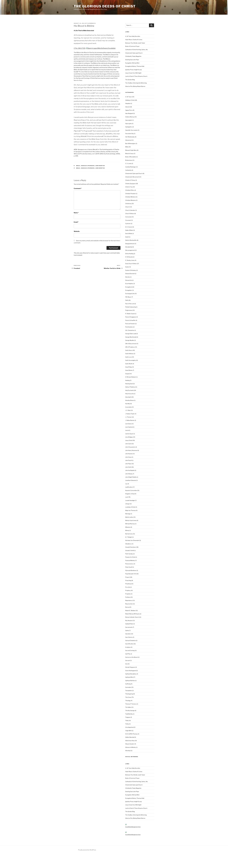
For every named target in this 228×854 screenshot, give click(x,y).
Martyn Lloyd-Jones (130, 520)
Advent (127, 107)
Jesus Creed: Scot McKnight (133, 73)
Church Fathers (129, 213)
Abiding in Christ (129, 100)
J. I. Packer (128, 417)
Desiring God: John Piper (132, 59)
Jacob (127, 430)
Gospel (127, 373)
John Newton (100, 165)
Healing (127, 380)
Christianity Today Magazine (133, 56)
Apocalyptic (128, 120)
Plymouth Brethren (130, 570)
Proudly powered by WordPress (87, 850)
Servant (127, 660)
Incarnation (128, 407)
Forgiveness (128, 310)
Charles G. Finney (130, 180)
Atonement (128, 140)
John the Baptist (129, 470)
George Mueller (129, 340)
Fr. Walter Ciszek (130, 313)
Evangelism (128, 290)
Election (127, 277)
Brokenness (128, 160)
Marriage (127, 513)
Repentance (128, 600)
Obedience (128, 544)
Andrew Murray (129, 117)
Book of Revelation (130, 157)
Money (127, 530)
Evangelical (128, 287)
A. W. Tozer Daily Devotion (132, 36)
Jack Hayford (129, 427)
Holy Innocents (129, 393)
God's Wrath (128, 363)
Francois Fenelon (130, 323)
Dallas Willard (129, 230)
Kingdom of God (129, 493)
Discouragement (130, 250)
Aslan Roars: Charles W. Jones (133, 39)
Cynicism (128, 223)
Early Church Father (131, 263)
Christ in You (128, 187)
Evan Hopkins (129, 283)
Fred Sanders (129, 327)
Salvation (128, 634)
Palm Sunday (129, 554)
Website (77, 231)
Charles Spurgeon (88, 165)
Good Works (128, 370)
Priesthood (128, 583)
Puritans (127, 597)
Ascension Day (129, 133)
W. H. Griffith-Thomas (131, 734)
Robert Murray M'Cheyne (132, 614)
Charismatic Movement (132, 177)
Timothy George (129, 710)
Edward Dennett (130, 273)
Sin (126, 664)
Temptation (128, 690)
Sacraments (128, 627)
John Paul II (128, 460)
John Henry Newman (131, 450)
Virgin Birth (128, 730)
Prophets (128, 594)
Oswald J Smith (129, 550)
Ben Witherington (130, 143)
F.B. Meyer (128, 297)
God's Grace (128, 350)
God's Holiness (129, 353)
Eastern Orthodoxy (130, 270)
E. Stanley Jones (129, 260)
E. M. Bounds (129, 257)
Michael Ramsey (130, 523)
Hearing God (128, 383)
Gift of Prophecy (130, 347)
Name (76, 213)
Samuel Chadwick (130, 640)
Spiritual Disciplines (130, 674)
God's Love (128, 357)
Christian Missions (130, 200)
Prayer (127, 577)
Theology (128, 700)
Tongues (127, 717)
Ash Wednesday (130, 137)
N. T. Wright (128, 537)
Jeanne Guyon (129, 433)
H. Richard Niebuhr (130, 377)
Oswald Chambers (130, 547)
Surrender (128, 687)
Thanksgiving (129, 694)
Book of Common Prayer (132, 46)
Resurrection (129, 604)
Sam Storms (128, 637)
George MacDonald (130, 337)
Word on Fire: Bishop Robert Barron (135, 86)
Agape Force (129, 110)
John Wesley (128, 474)
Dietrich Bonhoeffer (131, 240)
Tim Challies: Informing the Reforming (136, 83)
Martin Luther (129, 517)
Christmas (128, 203)
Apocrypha (128, 123)
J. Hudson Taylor (129, 413)
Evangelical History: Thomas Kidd (134, 66)
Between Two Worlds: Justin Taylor (135, 43)
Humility (127, 403)
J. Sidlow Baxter (129, 420)
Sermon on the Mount (131, 657)
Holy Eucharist (129, 390)
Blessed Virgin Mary (131, 150)
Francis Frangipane (130, 317)
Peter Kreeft (128, 567)
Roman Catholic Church (132, 617)
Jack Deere (128, 423)
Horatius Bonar (129, 400)
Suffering (128, 684)
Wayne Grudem (129, 744)
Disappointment (129, 243)
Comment (78, 188)
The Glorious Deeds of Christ (105, 6)
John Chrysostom (130, 447)
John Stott (128, 467)
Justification (128, 487)
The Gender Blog (130, 79)
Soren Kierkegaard (130, 670)
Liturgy (127, 503)
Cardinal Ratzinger (130, 167)
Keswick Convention (131, 490)
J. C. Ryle (127, 410)
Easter (127, 267)
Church (127, 207)
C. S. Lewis (128, 163)
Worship (127, 750)
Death (127, 237)
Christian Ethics (129, 190)
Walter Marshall (129, 737)
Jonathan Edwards (130, 480)
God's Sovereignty (130, 360)
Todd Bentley (129, 714)
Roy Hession (128, 620)
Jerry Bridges (129, 437)
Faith (126, 300)
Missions (127, 527)
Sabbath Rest (129, 624)
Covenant (128, 220)
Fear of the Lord (129, 303)
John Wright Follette (131, 477)
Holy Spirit (128, 397)
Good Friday (128, 367)
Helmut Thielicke (130, 387)
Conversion (128, 217)
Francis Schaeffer (130, 320)
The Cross (128, 697)
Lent (126, 497)
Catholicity (128, 170)
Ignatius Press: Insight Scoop (133, 69)
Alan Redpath (129, 113)
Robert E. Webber (130, 610)
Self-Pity (127, 654)
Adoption (127, 103)
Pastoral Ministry (130, 560)
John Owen (128, 457)
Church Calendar (130, 210)
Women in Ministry (130, 747)
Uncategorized (129, 727)
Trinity (127, 724)
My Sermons (129, 534)
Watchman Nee (129, 740)
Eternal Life (128, 280)
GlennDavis (91, 23)
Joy (126, 483)
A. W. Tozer (128, 97)
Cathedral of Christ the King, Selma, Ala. (136, 49)
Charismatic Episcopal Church (133, 53)
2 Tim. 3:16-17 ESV (80, 48)
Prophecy (128, 590)
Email (76, 222)
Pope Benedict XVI (130, 574)
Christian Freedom (130, 193)
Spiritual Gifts (129, 677)
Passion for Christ (130, 557)
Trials (126, 720)
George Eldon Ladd (130, 333)
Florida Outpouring (130, 307)
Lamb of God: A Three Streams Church (136, 76)
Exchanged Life (129, 293)
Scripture (128, 647)
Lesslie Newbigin (130, 500)
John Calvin (128, 443)
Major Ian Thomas (130, 510)
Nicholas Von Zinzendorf (132, 540)
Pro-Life (127, 587)
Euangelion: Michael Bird (132, 63)
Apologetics (128, 127)
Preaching (128, 580)
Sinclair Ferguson (130, 667)
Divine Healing (129, 253)
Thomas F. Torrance (131, 704)
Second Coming (129, 650)
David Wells (128, 233)
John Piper (128, 463)
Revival (127, 607)
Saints (127, 630)
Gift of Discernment (130, 343)
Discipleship (128, 247)
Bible (78, 165)
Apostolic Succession (131, 130)
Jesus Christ (128, 440)
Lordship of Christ (130, 507)
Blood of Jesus (129, 153)
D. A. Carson (128, 227)
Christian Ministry (130, 197)
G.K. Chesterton (129, 330)
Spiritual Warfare (130, 680)
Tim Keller (128, 707)
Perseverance (129, 564)
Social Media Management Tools (133, 826)
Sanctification (129, 644)
